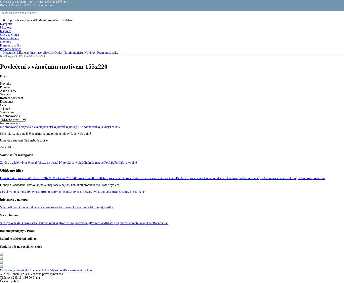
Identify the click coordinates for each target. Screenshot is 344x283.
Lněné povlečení (261, 178)
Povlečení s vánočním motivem (156, 178)
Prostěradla (29, 162)
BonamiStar (160, 223)
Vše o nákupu (9, 207)
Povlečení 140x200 (41, 178)
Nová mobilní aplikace (138, 223)
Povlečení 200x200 (65, 178)
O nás (24, 223)
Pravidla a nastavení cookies (74, 270)
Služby (4, 223)
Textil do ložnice (28, 56)
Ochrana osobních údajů (41, 270)
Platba (58, 207)
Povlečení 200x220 (89, 178)
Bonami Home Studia (76, 207)
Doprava (23, 207)
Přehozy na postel (47, 162)
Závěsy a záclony (11, 162)
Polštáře (109, 162)
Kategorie (10, 56)
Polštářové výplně (125, 162)
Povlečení (40, 56)
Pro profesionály (79, 223)
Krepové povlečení (313, 178)
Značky (32, 223)
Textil (17, 56)
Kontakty (15, 223)
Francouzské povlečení (14, 178)
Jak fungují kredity (101, 207)
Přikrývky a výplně (71, 162)
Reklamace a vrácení (41, 207)
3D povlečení (128, 178)
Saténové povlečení (213, 178)
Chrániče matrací (93, 162)
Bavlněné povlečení (188, 178)
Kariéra (64, 223)
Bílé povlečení (111, 178)
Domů (3, 56)
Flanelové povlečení (238, 178)
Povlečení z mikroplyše (286, 178)
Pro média (96, 223)
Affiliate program (113, 223)
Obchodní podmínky (13, 270)
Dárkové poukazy (48, 223)
